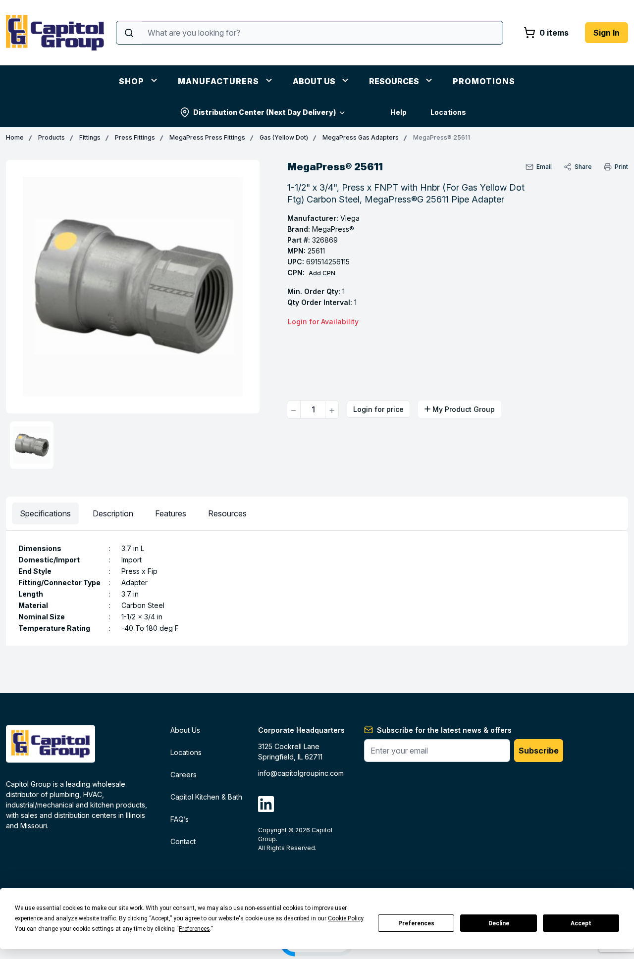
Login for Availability (323, 321)
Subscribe (539, 751)
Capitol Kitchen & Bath (206, 797)
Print (621, 166)
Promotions (484, 81)
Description (113, 513)
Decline (498, 923)
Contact (183, 841)
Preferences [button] (194, 928)
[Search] (129, 32)
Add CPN (322, 273)
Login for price (378, 409)
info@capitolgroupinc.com (301, 773)
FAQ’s (179, 819)
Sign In (606, 33)
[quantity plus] (332, 410)
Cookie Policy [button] (345, 918)
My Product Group (463, 409)
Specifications (45, 513)
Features (170, 513)
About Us (314, 81)
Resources (394, 81)
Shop (131, 81)
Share (583, 166)
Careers (183, 774)
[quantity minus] (294, 410)
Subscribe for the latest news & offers (444, 730)
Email (544, 166)
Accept (581, 923)
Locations (448, 112)
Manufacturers (218, 81)
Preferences (416, 923)
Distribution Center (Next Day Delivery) (264, 112)
